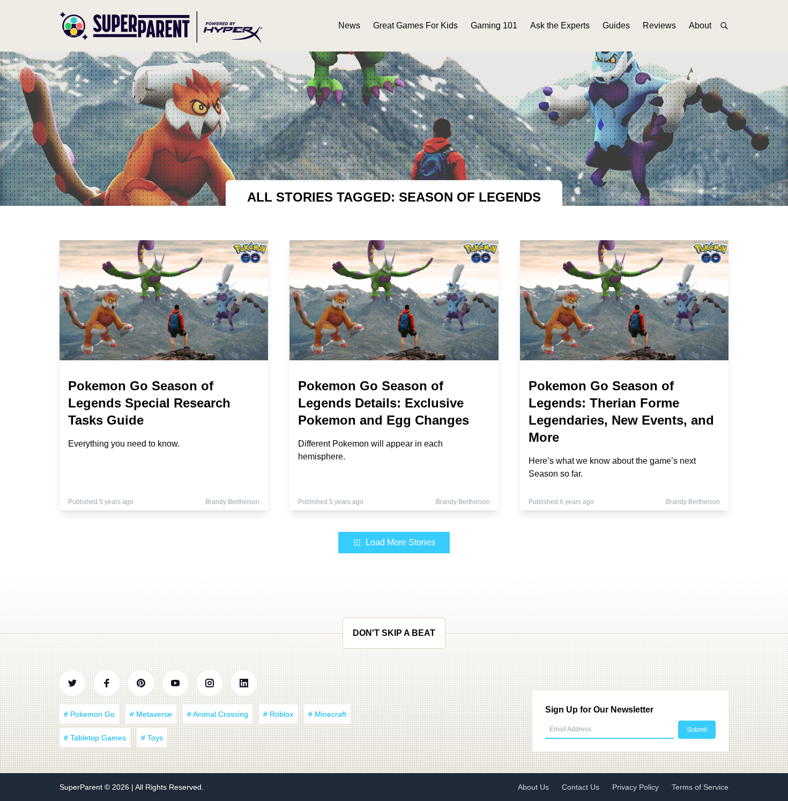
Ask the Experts (560, 25)
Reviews (659, 25)
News (349, 25)
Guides (616, 25)
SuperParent (82, 787)
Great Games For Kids (415, 25)
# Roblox (278, 714)
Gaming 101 (494, 25)
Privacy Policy (635, 787)
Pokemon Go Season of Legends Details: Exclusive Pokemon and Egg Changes (383, 403)
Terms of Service (700, 787)
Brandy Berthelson (232, 502)
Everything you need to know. (124, 443)
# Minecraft (327, 714)
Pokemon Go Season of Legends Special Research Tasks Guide (149, 403)
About (700, 25)
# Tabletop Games (95, 737)
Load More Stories (400, 542)
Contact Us (580, 787)
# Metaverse (151, 714)
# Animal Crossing (217, 714)
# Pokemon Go (89, 714)
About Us (533, 787)
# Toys (152, 737)
